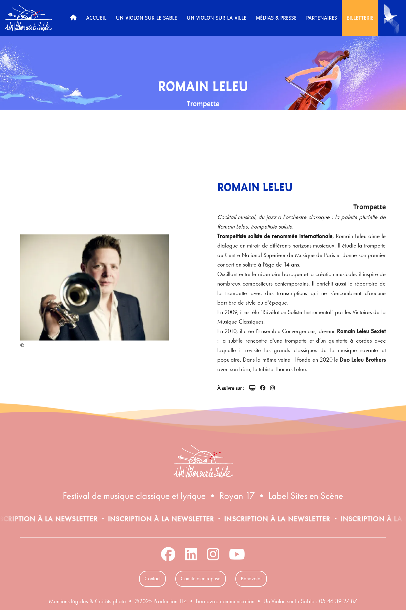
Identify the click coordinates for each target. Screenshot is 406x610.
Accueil (96, 17)
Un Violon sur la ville (216, 17)
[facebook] (262, 388)
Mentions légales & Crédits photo (87, 601)
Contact (152, 578)
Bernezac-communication (225, 601)
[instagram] (272, 388)
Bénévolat (251, 578)
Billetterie (360, 17)
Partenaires (321, 17)
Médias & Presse (276, 17)
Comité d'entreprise (201, 578)
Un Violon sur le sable (146, 17)
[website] (252, 388)
